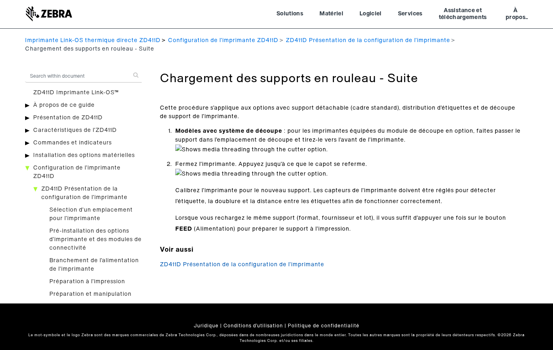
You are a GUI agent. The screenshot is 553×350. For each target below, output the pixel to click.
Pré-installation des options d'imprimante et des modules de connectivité (95, 239)
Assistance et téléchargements (463, 14)
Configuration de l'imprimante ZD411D (223, 40)
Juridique (206, 325)
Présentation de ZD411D (68, 118)
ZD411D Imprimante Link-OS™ (76, 92)
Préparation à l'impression (87, 281)
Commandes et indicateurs (72, 143)
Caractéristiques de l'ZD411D (75, 130)
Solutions (289, 14)
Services (410, 14)
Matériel (331, 14)
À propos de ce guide (64, 105)
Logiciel (370, 14)
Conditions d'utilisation (253, 325)
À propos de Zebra (515, 15)
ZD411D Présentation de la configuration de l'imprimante (368, 40)
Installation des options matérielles (84, 155)
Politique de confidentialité (323, 325)
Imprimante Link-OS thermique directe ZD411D (93, 40)
